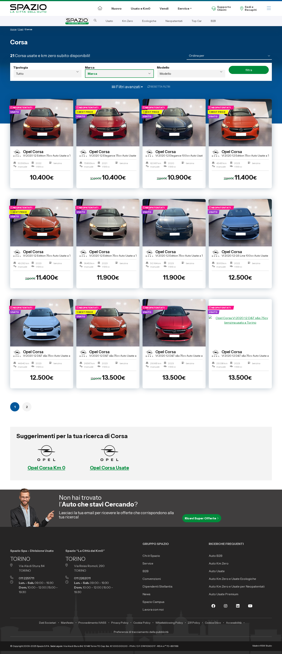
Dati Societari (47, 622)
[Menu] (269, 9)
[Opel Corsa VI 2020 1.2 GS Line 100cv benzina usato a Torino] (240, 222)
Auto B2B (215, 556)
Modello (163, 67)
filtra (249, 70)
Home (13, 29)
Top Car (197, 21)
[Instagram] (225, 608)
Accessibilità (234, 622)
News (146, 594)
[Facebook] (213, 608)
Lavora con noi (153, 609)
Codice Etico (213, 622)
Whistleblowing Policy (169, 622)
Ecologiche (149, 21)
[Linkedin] (237, 608)
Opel (20, 29)
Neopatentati (174, 21)
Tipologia (20, 67)
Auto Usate (217, 571)
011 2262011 (82, 578)
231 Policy (194, 622)
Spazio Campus (153, 602)
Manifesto (67, 622)
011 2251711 (26, 578)
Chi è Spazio (151, 556)
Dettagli (40, 196)
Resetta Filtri (160, 86)
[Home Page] (100, 8)
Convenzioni (152, 579)
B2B (213, 21)
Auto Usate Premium (223, 594)
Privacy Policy (119, 622)
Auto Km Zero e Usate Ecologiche (232, 579)
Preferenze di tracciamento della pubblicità (141, 632)
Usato (109, 21)
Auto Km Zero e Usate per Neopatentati (237, 586)
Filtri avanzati (128, 86)
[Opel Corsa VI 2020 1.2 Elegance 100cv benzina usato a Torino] (174, 122)
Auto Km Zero (218, 563)
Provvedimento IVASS (92, 622)
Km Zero (127, 21)
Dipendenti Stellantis (157, 586)
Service (183, 8)
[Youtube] (250, 608)
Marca (89, 67)
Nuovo (116, 8)
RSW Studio (266, 646)
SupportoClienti (224, 9)
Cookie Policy (141, 622)
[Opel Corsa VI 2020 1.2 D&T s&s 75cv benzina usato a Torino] (41, 322)
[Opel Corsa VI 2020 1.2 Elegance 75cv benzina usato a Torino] (107, 122)
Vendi (164, 8)
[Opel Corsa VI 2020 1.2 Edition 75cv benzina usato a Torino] (41, 122)
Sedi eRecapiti (251, 9)
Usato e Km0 (140, 8)
